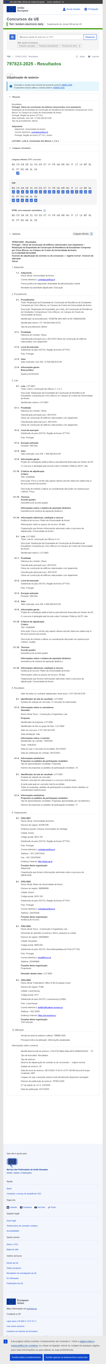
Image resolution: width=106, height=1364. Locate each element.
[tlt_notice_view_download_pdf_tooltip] (13, 191)
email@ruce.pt (44, 957)
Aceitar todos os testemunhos (26, 1357)
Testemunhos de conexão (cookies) (22, 1226)
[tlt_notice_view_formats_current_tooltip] (91, 234)
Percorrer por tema (69, 46)
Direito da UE (12, 1263)
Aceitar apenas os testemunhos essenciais (67, 1357)
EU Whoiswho (13, 1278)
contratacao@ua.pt (39, 132)
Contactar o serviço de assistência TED (24, 1194)
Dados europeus (14, 1268)
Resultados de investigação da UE (22, 1273)
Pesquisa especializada (48, 46)
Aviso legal (11, 1221)
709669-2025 (59, 88)
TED (9, 56)
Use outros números (15, 1326)
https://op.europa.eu (47, 1015)
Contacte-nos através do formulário (22, 1331)
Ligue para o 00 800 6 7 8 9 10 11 (21, 1321)
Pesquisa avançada (27, 46)
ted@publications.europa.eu (50, 1007)
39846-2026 (67, 85)
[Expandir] (10, 76)
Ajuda (9, 1188)
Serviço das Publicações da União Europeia (27, 1169)
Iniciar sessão (73, 9)
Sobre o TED (12, 1244)
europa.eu (32, 1308)
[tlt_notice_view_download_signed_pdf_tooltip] (17, 173)
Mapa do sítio (12, 1249)
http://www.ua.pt (45, 861)
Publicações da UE (15, 1283)
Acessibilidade (13, 1231)
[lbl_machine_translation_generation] (44, 210)
